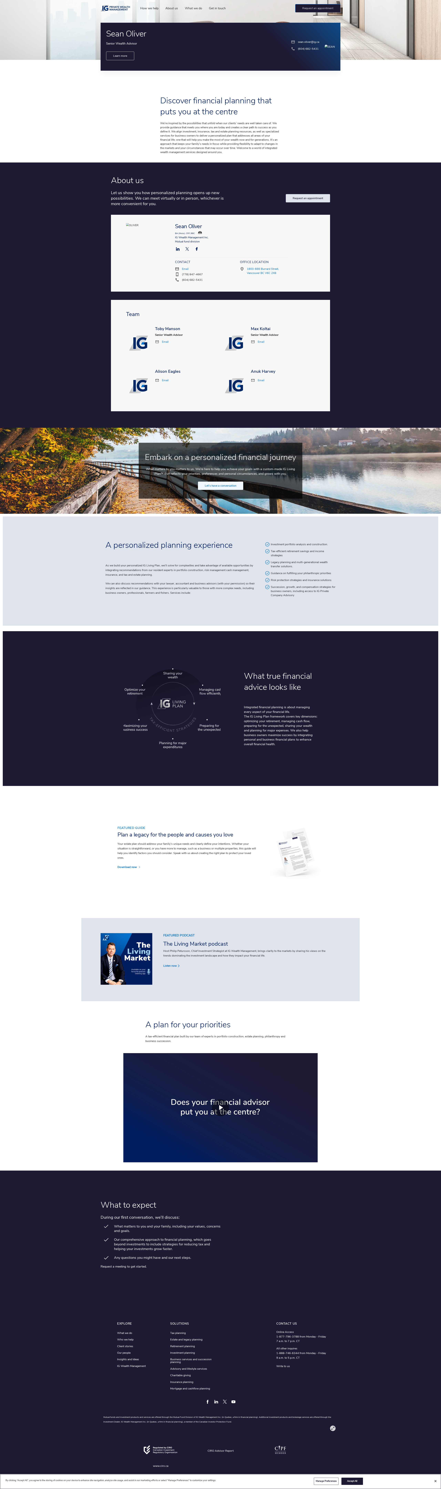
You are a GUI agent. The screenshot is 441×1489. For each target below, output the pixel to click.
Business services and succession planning (191, 1360)
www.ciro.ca (160, 1466)
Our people (124, 1353)
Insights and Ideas (128, 1359)
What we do (124, 1333)
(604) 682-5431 (192, 280)
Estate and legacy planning (186, 1339)
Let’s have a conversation (220, 486)
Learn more (120, 56)
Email (185, 269)
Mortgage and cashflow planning (190, 1388)
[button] (317, 8)
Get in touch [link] (217, 8)
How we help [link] (149, 8)
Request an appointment (308, 198)
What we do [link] (193, 8)
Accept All (352, 1481)
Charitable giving (180, 1375)
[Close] (435, 1481)
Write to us (283, 1366)
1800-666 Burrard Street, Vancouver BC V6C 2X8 (263, 271)
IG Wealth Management (131, 1366)
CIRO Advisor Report (221, 1451)
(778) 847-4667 (192, 274)
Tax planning (178, 1333)
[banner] (117, 8)
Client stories (125, 1346)
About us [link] (171, 8)
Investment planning (182, 1353)
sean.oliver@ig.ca (308, 42)
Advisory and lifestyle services (188, 1369)
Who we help (125, 1339)
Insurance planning (181, 1382)
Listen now (170, 966)
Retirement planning (182, 1346)
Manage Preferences (326, 1481)
